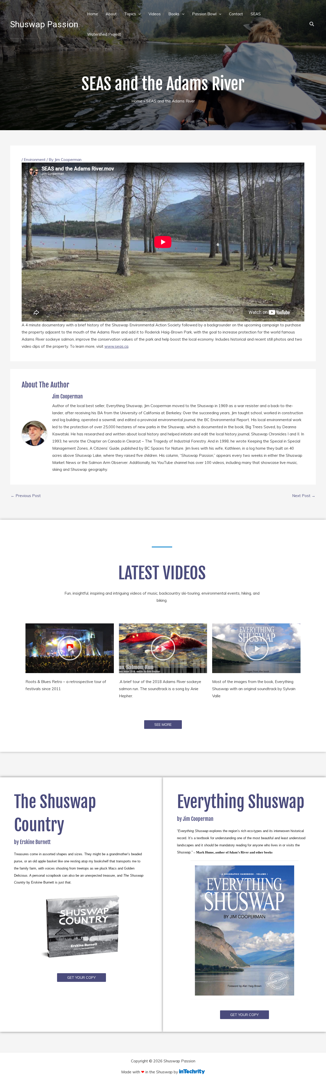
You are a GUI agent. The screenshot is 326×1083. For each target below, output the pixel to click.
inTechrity (192, 1072)
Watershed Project (104, 34)
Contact (236, 13)
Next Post (303, 496)
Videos (154, 13)
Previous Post (26, 496)
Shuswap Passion (44, 24)
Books (174, 13)
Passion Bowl (204, 13)
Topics (130, 13)
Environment (35, 159)
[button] (138, 13)
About (111, 13)
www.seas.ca (116, 346)
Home (92, 13)
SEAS (256, 13)
